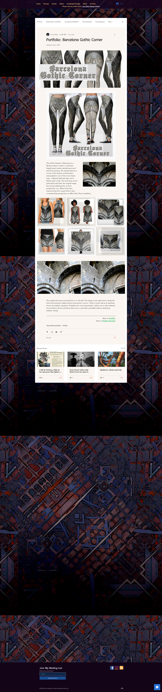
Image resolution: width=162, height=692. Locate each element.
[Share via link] (61, 332)
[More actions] (114, 34)
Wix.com (66, 688)
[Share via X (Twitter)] (52, 332)
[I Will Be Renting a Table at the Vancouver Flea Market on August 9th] (50, 359)
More (110, 22)
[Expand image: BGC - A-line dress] (93, 199)
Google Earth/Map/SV (72, 22)
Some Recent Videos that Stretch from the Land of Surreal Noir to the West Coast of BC (81, 371)
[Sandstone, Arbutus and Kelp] (111, 359)
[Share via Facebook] (47, 332)
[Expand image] (59, 277)
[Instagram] (116, 668)
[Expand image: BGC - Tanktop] (63, 199)
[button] (123, 21)
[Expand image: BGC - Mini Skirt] (63, 229)
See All (123, 348)
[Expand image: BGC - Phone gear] (122, 199)
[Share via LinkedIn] (56, 332)
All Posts (39, 22)
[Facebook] (112, 668)
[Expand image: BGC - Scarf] (93, 229)
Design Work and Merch (53, 22)
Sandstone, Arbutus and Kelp (111, 370)
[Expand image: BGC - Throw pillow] (122, 229)
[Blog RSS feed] (121, 668)
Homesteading (87, 22)
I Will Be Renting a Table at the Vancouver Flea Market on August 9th (50, 371)
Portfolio (65, 325)
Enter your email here (46, 671)
